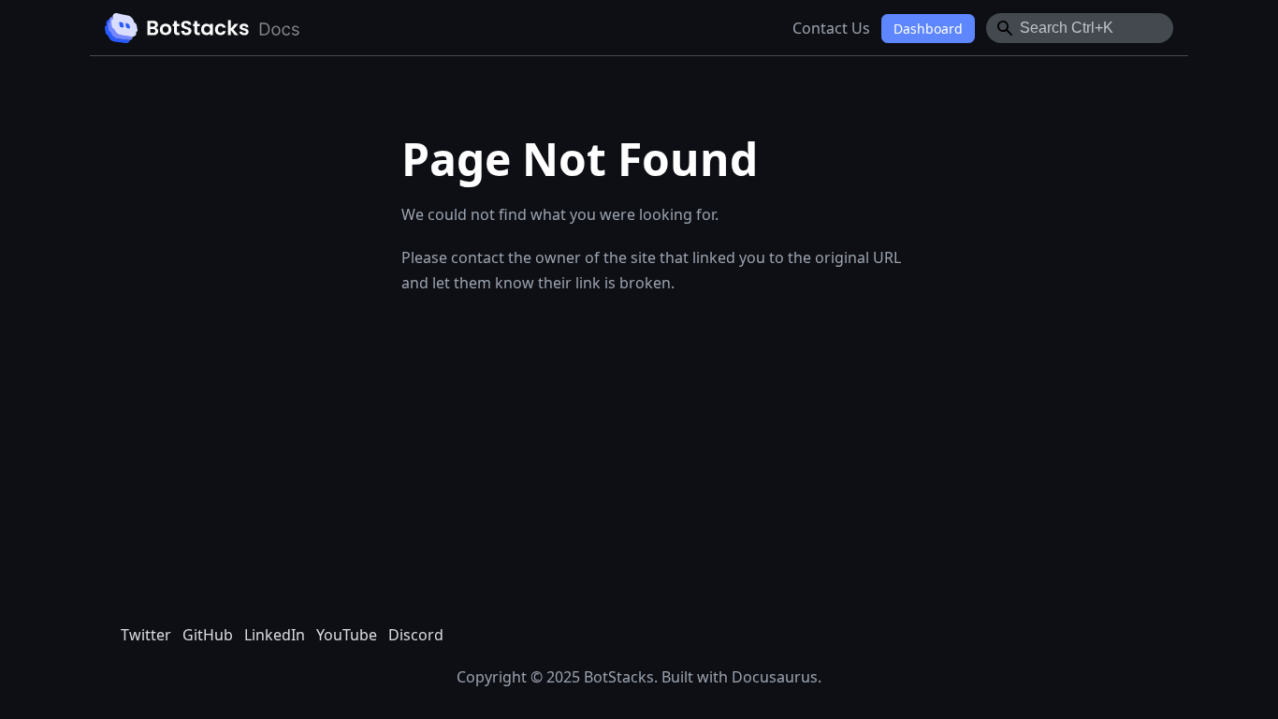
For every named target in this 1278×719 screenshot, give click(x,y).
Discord (415, 634)
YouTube (346, 634)
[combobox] (1079, 28)
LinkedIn (274, 634)
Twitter (146, 634)
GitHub (207, 634)
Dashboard (928, 28)
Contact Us (831, 28)
